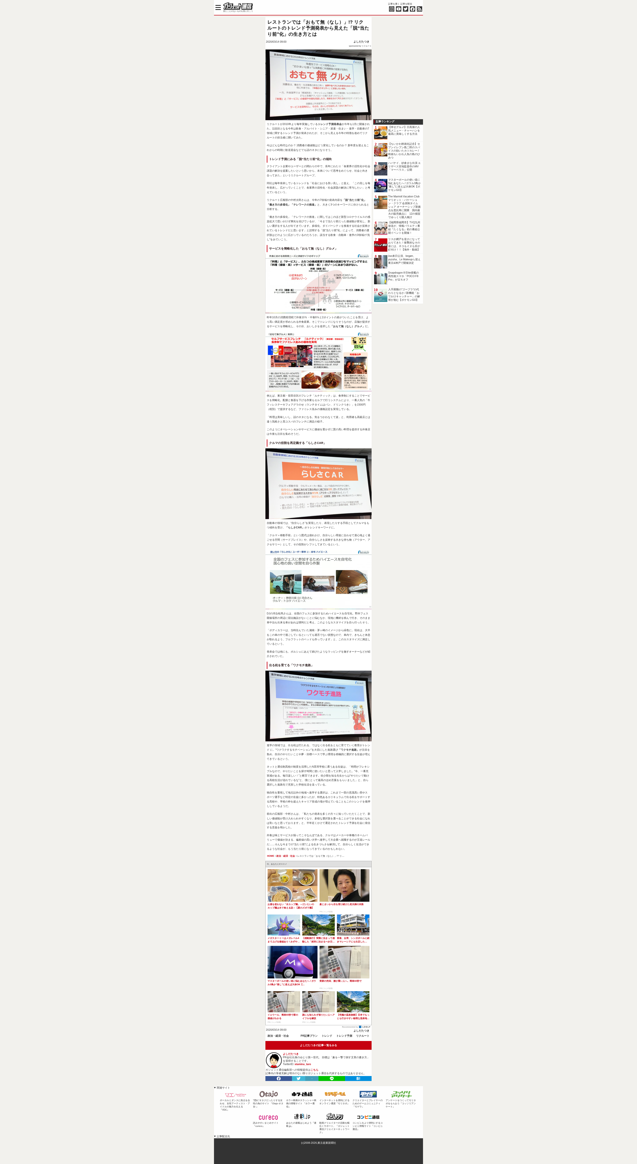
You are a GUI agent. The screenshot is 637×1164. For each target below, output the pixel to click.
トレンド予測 (344, 1035)
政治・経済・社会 (278, 1035)
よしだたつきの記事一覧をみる (318, 1045)
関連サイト (223, 1087)
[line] (331, 1078)
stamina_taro (303, 1064)
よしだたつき (361, 41)
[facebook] (278, 1078)
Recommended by (350, 1027)
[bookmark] (358, 1078)
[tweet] (298, 1078)
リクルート (362, 1035)
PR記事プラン (309, 1035)
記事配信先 (223, 1136)
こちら (314, 1069)
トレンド (327, 1035)
